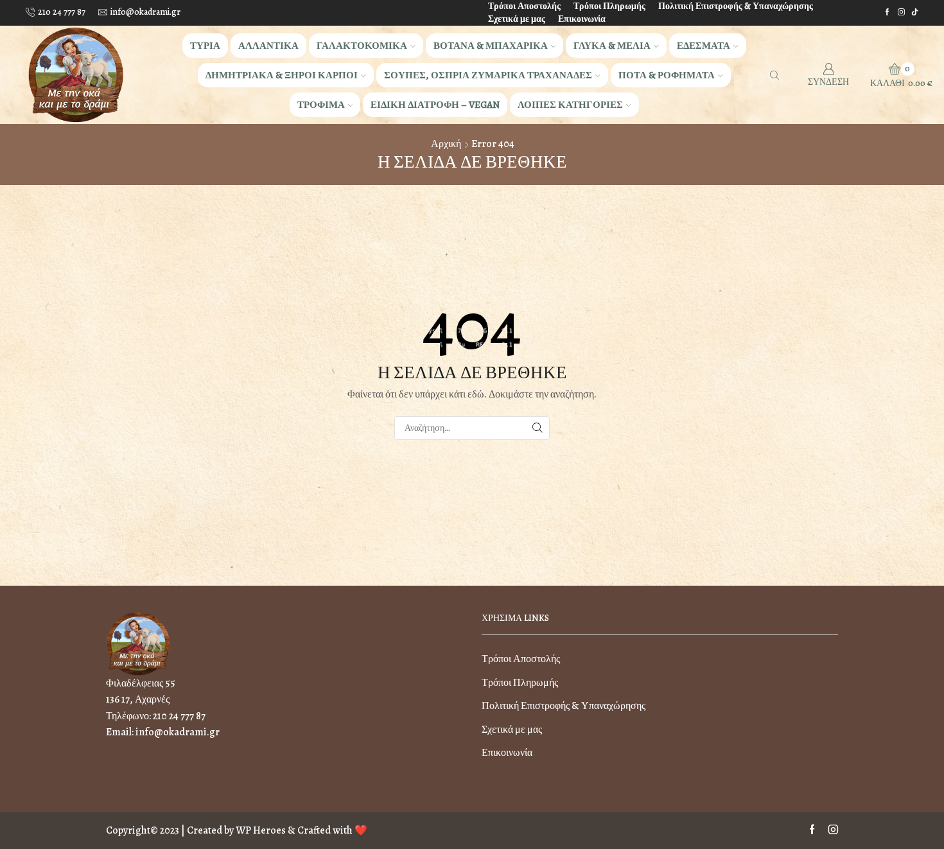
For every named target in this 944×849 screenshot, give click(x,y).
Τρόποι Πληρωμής (609, 6)
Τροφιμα (321, 104)
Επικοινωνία (582, 19)
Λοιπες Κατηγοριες (570, 104)
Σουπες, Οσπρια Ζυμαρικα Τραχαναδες (488, 75)
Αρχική (446, 144)
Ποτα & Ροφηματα (666, 75)
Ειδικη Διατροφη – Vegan (435, 104)
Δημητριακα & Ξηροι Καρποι (281, 75)
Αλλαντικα (268, 45)
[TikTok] (914, 12)
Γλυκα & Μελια (612, 45)
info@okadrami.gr (177, 732)
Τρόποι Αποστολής (524, 6)
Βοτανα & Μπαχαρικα (490, 45)
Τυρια (205, 45)
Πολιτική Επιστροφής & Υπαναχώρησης (735, 6)
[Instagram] (901, 12)
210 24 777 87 (179, 716)
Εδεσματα (703, 45)
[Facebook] (887, 12)
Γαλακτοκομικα (362, 45)
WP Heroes (261, 830)
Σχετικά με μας (516, 19)
